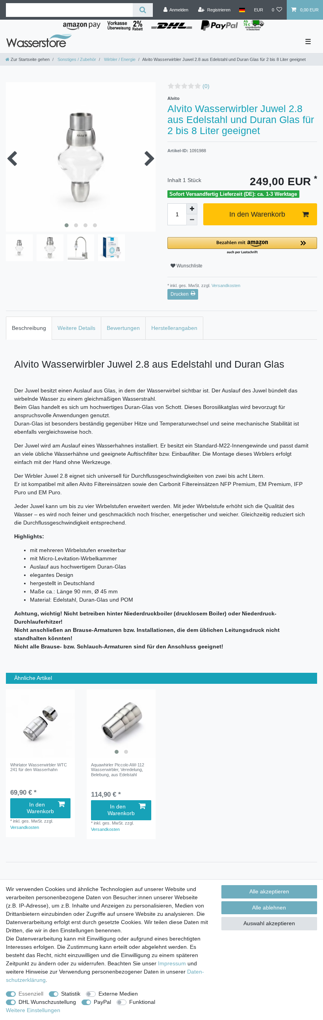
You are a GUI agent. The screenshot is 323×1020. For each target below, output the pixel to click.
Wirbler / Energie (119, 59)
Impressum (172, 963)
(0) (206, 86)
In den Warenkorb (257, 214)
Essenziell (31, 994)
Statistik (70, 994)
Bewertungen (123, 328)
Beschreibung (29, 328)
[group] (121, 723)
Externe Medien (118, 994)
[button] (242, 246)
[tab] (29, 328)
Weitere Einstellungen (33, 1010)
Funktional (142, 1002)
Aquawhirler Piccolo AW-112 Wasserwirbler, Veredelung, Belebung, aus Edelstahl (117, 769)
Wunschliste (188, 266)
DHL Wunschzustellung (47, 1002)
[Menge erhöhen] (191, 208)
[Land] (242, 10)
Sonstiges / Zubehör (76, 59)
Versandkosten (225, 285)
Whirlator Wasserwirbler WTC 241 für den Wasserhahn (38, 767)
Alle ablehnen (269, 907)
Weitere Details (76, 328)
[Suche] (143, 10)
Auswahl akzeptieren (269, 923)
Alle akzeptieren (269, 891)
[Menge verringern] (191, 219)
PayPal (102, 1002)
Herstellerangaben (174, 328)
